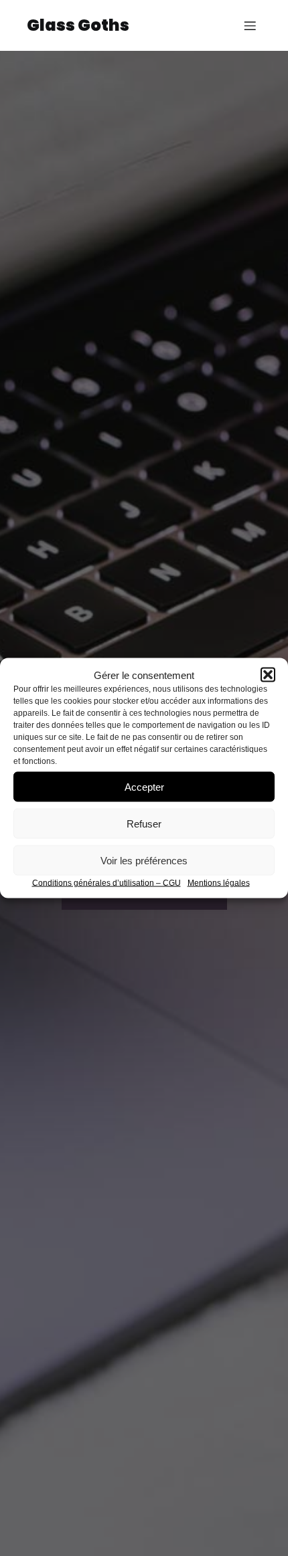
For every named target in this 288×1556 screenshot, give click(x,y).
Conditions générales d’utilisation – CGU (106, 883)
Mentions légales (219, 883)
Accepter (144, 786)
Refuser (144, 823)
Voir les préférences (144, 860)
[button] (268, 675)
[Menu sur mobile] (249, 25)
